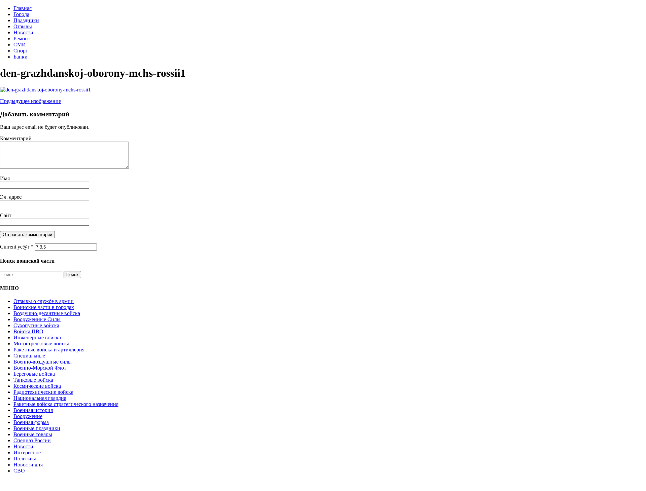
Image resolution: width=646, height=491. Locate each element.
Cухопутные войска (36, 325)
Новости (23, 32)
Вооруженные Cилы (37, 319)
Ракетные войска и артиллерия (48, 349)
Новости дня (28, 464)
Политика (24, 458)
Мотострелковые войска (41, 343)
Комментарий (16, 138)
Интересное (27, 452)
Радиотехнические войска (43, 392)
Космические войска (37, 386)
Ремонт (21, 38)
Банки (20, 57)
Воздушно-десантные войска (46, 313)
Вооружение (27, 416)
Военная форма (31, 422)
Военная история (33, 410)
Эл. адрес (11, 197)
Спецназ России (32, 440)
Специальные (29, 355)
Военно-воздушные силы (42, 362)
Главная (22, 8)
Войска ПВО (28, 331)
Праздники (26, 20)
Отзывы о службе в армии (43, 301)
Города (21, 14)
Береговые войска (34, 374)
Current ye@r (16, 247)
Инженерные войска (37, 337)
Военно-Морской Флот (39, 368)
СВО (19, 471)
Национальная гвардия (39, 398)
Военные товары (32, 434)
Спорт (20, 50)
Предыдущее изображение (30, 101)
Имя (5, 178)
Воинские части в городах (43, 307)
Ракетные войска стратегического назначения (65, 404)
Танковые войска (33, 380)
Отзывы (22, 26)
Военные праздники (36, 428)
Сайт (5, 215)
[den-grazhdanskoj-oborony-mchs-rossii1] (45, 89)
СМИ (19, 44)
